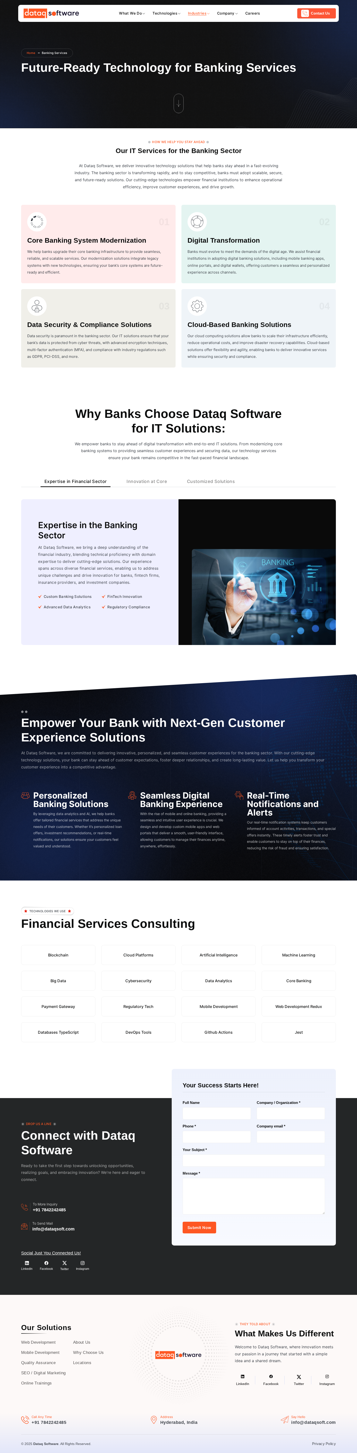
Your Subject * (195, 1150)
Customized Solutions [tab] (211, 481)
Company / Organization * (278, 1102)
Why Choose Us (88, 1352)
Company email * (271, 1126)
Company (226, 13)
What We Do (130, 13)
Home (31, 53)
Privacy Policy (324, 1444)
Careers (252, 13)
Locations (82, 1362)
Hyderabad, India (179, 1422)
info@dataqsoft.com (53, 1229)
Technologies (165, 13)
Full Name (191, 1102)
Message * (191, 1173)
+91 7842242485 (49, 1209)
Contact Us (320, 13)
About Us (82, 1342)
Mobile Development (40, 1352)
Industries (197, 13)
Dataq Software (46, 1444)
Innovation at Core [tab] (147, 481)
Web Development (38, 1342)
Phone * (189, 1126)
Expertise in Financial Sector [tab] (75, 481)
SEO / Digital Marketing (43, 1373)
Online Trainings (36, 1383)
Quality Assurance (38, 1362)
